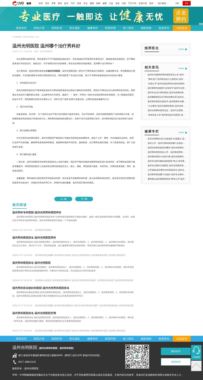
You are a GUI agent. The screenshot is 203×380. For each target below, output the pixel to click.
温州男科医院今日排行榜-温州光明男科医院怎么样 (171, 156)
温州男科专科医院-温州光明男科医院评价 (36, 212)
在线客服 (196, 357)
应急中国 (143, 3)
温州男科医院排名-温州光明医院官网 (34, 313)
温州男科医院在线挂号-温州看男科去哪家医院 (169, 101)
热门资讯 (128, 28)
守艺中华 (132, 3)
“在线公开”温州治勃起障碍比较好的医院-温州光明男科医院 (175, 83)
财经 (60, 3)
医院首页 (21, 28)
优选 (117, 3)
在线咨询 (181, 28)
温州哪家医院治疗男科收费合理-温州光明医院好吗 (171, 97)
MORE (181, 49)
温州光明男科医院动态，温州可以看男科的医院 (169, 110)
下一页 (84, 199)
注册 (177, 3)
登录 (186, 3)
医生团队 (74, 28)
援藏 (92, 3)
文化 (85, 3)
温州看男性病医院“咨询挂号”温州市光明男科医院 (170, 88)
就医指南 (146, 28)
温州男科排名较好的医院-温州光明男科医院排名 (40, 287)
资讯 (47, 3)
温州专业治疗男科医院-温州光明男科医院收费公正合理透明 (175, 92)
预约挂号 (176, 351)
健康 (28, 3)
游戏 (79, 3)
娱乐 (66, 3)
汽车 (73, 3)
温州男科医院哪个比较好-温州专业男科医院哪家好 (171, 174)
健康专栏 (92, 28)
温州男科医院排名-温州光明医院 (31, 262)
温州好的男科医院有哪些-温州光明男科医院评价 (170, 147)
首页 (41, 3)
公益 (111, 3)
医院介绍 (39, 28)
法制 (124, 3)
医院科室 (57, 28)
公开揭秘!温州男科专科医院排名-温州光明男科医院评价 (173, 170)
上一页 (63, 199)
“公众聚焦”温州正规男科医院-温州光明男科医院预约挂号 (174, 106)
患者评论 (164, 28)
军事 (53, 3)
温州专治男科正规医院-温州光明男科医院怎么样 (170, 165)
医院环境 (110, 28)
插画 (98, 3)
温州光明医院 (46, 51)
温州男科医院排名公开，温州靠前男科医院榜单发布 (171, 152)
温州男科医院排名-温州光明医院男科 (34, 237)
